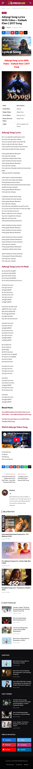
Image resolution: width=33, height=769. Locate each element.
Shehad (9, 27)
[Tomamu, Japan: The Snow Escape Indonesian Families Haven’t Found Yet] (7, 609)
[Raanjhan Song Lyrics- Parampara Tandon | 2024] (16, 577)
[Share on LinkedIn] (17, 32)
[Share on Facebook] (4, 32)
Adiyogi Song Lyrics (11, 132)
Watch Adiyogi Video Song (14, 427)
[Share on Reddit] (21, 32)
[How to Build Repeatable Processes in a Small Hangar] (6, 714)
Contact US (19, 764)
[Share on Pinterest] (12, 32)
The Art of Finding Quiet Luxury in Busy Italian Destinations (20, 629)
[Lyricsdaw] (16, 3)
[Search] (30, 3)
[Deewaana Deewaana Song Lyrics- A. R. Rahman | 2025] (16, 523)
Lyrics (4, 13)
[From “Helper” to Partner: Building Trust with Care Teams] (6, 724)
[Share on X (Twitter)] (8, 32)
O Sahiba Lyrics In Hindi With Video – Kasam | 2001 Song (23, 478)
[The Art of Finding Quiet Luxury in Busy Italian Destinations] (7, 630)
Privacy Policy (10, 764)
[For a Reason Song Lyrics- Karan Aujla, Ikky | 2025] (16, 550)
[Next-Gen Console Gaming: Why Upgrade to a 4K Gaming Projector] (6, 673)
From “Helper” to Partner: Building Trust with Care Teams (21, 723)
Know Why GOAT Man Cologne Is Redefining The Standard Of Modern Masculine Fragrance (22, 683)
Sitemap (26, 764)
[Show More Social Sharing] (29, 32)
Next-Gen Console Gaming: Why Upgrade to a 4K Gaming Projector (22, 672)
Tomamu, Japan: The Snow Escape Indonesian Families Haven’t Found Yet (21, 609)
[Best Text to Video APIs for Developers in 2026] (7, 640)
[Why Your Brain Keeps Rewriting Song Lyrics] (7, 620)
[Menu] (3, 3)
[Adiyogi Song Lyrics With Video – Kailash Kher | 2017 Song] (16, 46)
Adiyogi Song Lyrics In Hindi (15, 266)
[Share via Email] (26, 32)
